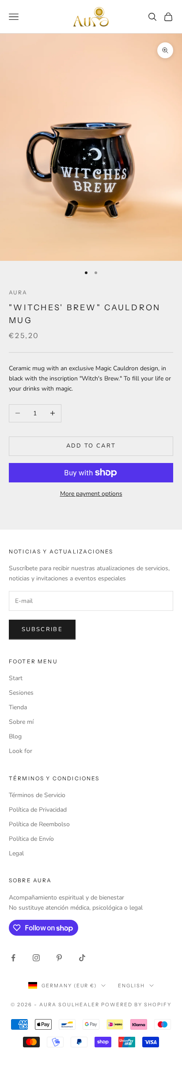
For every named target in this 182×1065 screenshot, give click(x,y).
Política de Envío (31, 839)
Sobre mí (21, 722)
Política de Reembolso (39, 824)
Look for (20, 751)
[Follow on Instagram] (36, 957)
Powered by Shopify (136, 1004)
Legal (16, 853)
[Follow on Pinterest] (59, 957)
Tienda (18, 707)
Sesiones (21, 693)
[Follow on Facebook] (13, 957)
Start (16, 678)
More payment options (91, 493)
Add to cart (91, 446)
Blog (15, 736)
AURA (18, 292)
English (131, 985)
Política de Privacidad (38, 809)
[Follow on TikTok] (82, 957)
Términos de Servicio (37, 795)
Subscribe (42, 629)
